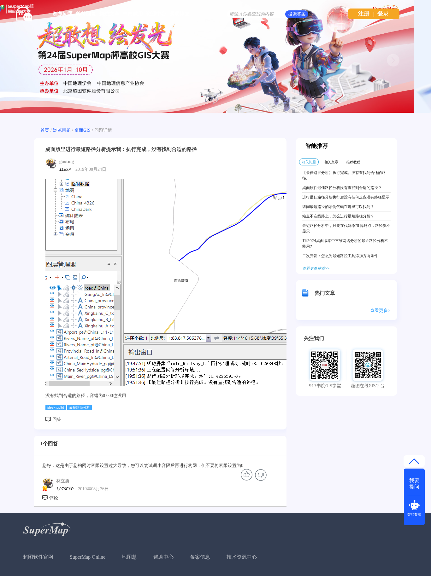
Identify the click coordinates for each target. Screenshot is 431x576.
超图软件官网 (38, 557)
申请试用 (133, 13)
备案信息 (200, 557)
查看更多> (380, 310)
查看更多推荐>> (315, 268)
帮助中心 (163, 557)
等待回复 (86, 13)
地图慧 (129, 557)
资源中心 (156, 13)
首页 (44, 130)
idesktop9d (55, 407)
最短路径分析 (79, 407)
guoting (66, 161)
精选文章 (109, 13)
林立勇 (62, 481)
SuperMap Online (87, 557)
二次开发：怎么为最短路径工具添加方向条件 (340, 256)
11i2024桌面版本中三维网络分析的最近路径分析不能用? (345, 244)
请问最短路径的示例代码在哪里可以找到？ (338, 206)
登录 (383, 13)
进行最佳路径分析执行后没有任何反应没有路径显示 (345, 197)
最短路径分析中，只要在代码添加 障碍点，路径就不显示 (346, 228)
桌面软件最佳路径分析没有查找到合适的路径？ (342, 188)
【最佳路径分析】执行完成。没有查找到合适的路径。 (344, 175)
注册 (363, 13)
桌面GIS (82, 130)
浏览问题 (63, 13)
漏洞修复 (179, 13)
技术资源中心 (242, 557)
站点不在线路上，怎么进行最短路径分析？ (338, 216)
